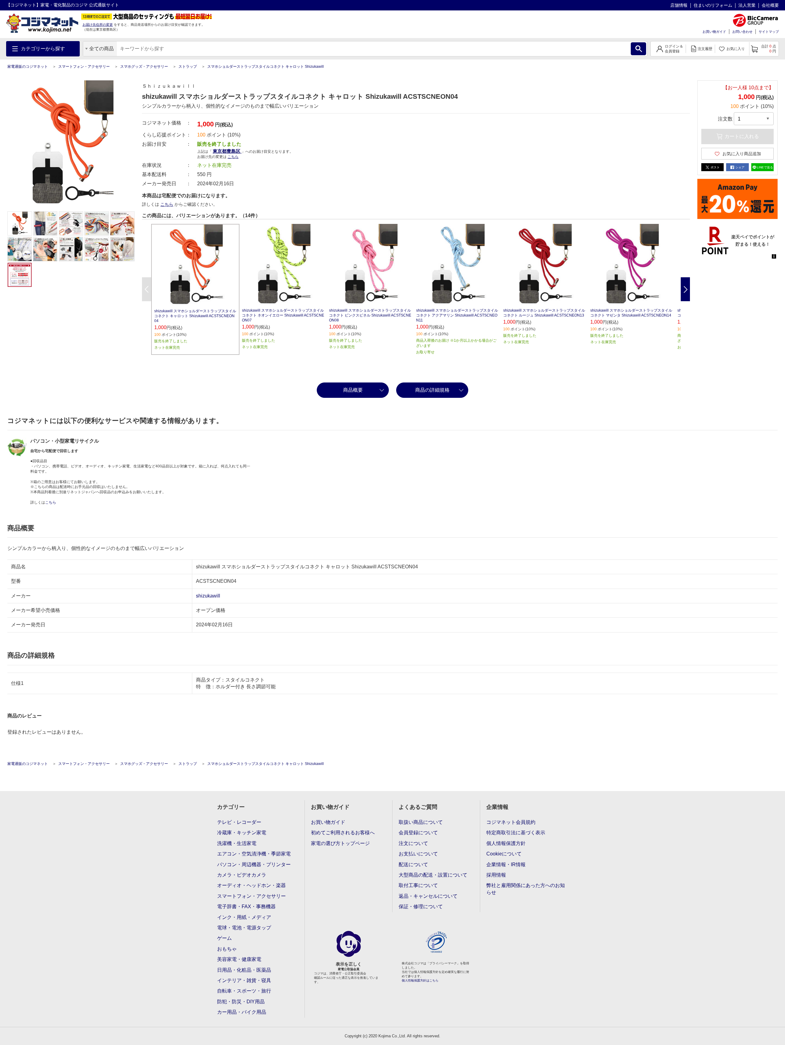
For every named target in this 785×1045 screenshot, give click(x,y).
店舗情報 (678, 5)
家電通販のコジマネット (27, 66)
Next (685, 289)
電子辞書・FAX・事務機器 (246, 906)
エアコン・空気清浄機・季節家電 (254, 853)
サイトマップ (769, 31)
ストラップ (187, 66)
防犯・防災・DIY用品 (241, 1001)
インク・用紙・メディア (244, 917)
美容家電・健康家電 (239, 959)
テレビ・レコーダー (239, 822)
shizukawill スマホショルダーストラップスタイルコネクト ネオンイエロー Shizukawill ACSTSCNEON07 (283, 315)
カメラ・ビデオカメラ (241, 875)
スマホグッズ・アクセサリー (144, 66)
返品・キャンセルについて (428, 896)
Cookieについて (504, 853)
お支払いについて (418, 853)
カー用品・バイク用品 (241, 1012)
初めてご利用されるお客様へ (343, 832)
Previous (146, 289)
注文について (413, 843)
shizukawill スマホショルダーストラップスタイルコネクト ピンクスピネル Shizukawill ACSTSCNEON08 (370, 315)
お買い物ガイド (714, 31)
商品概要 (353, 390)
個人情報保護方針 (506, 843)
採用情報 (496, 875)
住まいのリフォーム (713, 5)
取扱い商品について (421, 822)
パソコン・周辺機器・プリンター (254, 864)
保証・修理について (421, 906)
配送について (413, 864)
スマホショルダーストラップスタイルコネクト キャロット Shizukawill (265, 66)
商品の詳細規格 (432, 390)
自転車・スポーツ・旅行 (244, 990)
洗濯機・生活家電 (236, 843)
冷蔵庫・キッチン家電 (241, 832)
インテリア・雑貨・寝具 (244, 980)
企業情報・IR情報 (506, 864)
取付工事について (418, 885)
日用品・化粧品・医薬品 (244, 970)
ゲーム (224, 938)
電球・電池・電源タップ (244, 927)
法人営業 (747, 5)
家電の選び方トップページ (340, 843)
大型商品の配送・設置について (433, 875)
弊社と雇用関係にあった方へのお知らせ (525, 889)
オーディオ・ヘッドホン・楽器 (251, 885)
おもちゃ (227, 948)
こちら (166, 204)
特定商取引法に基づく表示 (515, 832)
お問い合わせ (742, 31)
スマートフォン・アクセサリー (84, 66)
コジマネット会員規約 (510, 822)
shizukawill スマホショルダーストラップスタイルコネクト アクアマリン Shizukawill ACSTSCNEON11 (457, 315)
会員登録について (418, 832)
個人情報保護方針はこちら (420, 980)
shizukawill (208, 595)
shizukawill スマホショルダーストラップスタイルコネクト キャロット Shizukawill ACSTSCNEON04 (195, 316)
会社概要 (770, 5)
